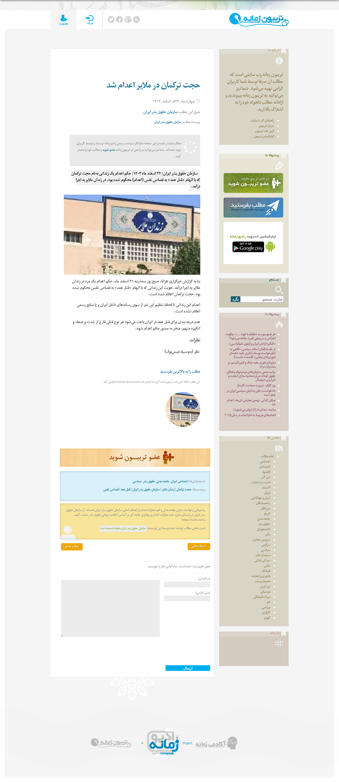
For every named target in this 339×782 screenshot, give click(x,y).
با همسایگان (263, 503)
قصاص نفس (111, 490)
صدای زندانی (262, 561)
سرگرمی (265, 545)
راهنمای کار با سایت (262, 121)
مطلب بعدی (72, 546)
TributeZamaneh (259, 20)
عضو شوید (108, 150)
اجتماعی (183, 481)
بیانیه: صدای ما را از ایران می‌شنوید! (254, 410)
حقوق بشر (149, 481)
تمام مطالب (267, 456)
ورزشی (266, 607)
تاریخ (267, 514)
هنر (268, 602)
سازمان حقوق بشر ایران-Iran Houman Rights (123, 529)
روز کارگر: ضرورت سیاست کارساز (256, 386)
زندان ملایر (168, 490)
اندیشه (266, 488)
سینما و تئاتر (262, 555)
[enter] (89, 19)
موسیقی (265, 592)
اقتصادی (264, 467)
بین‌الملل (265, 508)
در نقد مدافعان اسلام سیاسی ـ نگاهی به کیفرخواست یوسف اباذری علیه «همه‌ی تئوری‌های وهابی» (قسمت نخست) (252, 353)
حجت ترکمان (184, 490)
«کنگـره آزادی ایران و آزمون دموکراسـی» (252, 344)
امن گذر (265, 477)
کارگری (266, 613)
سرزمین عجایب (261, 540)
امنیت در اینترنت (261, 482)
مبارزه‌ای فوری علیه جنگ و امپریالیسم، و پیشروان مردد (252, 365)
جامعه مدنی (163, 481)
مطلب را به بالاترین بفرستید (180, 372)
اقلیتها (266, 472)
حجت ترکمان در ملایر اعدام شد (153, 86)
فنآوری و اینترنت (261, 576)
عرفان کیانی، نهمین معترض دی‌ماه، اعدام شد (251, 402)
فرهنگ (266, 571)
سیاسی (137, 481)
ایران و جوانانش (260, 498)
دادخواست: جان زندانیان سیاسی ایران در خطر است (251, 393)
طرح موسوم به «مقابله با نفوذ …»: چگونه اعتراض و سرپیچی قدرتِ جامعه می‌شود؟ (251, 336)
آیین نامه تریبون (264, 131)
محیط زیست (262, 581)
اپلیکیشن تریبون (264, 136)
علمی (267, 566)
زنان (267, 535)
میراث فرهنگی (261, 597)
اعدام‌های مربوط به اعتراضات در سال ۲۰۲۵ (250, 415)
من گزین (265, 587)
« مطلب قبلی (199, 546)
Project (187, 743)
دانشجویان (263, 529)
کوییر (267, 618)
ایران (174, 481)
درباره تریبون (266, 126)
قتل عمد (125, 490)
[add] (63, 19)
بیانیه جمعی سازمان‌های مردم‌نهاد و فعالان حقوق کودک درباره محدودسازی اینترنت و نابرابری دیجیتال (251, 376)
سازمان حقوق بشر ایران (160, 112)
